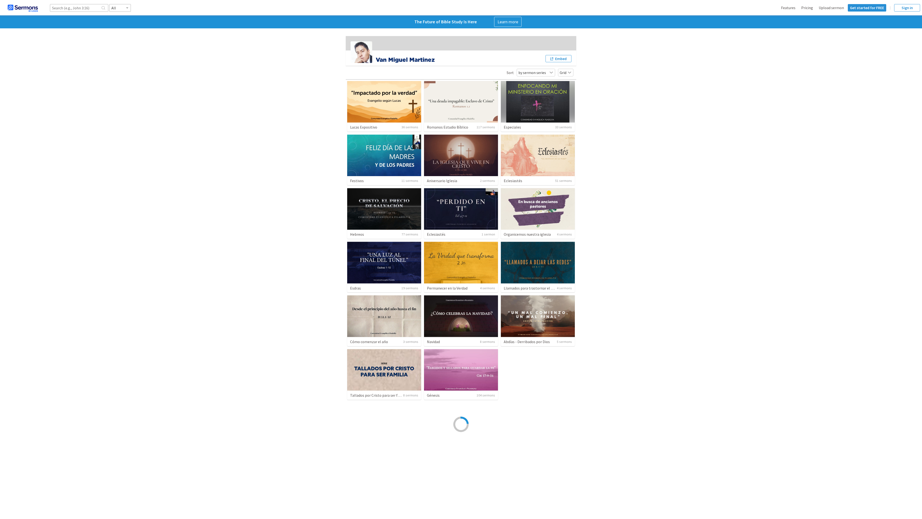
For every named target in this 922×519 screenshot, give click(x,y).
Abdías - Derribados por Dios (527, 341)
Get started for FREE (867, 7)
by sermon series (532, 72)
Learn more (507, 22)
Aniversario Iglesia (442, 180)
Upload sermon (831, 7)
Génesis (433, 395)
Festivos (357, 180)
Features (788, 7)
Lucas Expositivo (363, 127)
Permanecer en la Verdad (447, 288)
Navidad (433, 341)
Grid (563, 72)
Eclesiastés (513, 180)
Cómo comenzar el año (369, 341)
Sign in (907, 7)
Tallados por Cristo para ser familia (379, 395)
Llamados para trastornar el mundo (533, 288)
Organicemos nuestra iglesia (527, 234)
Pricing (807, 7)
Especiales (512, 127)
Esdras (355, 288)
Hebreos (357, 234)
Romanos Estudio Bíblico (447, 127)
